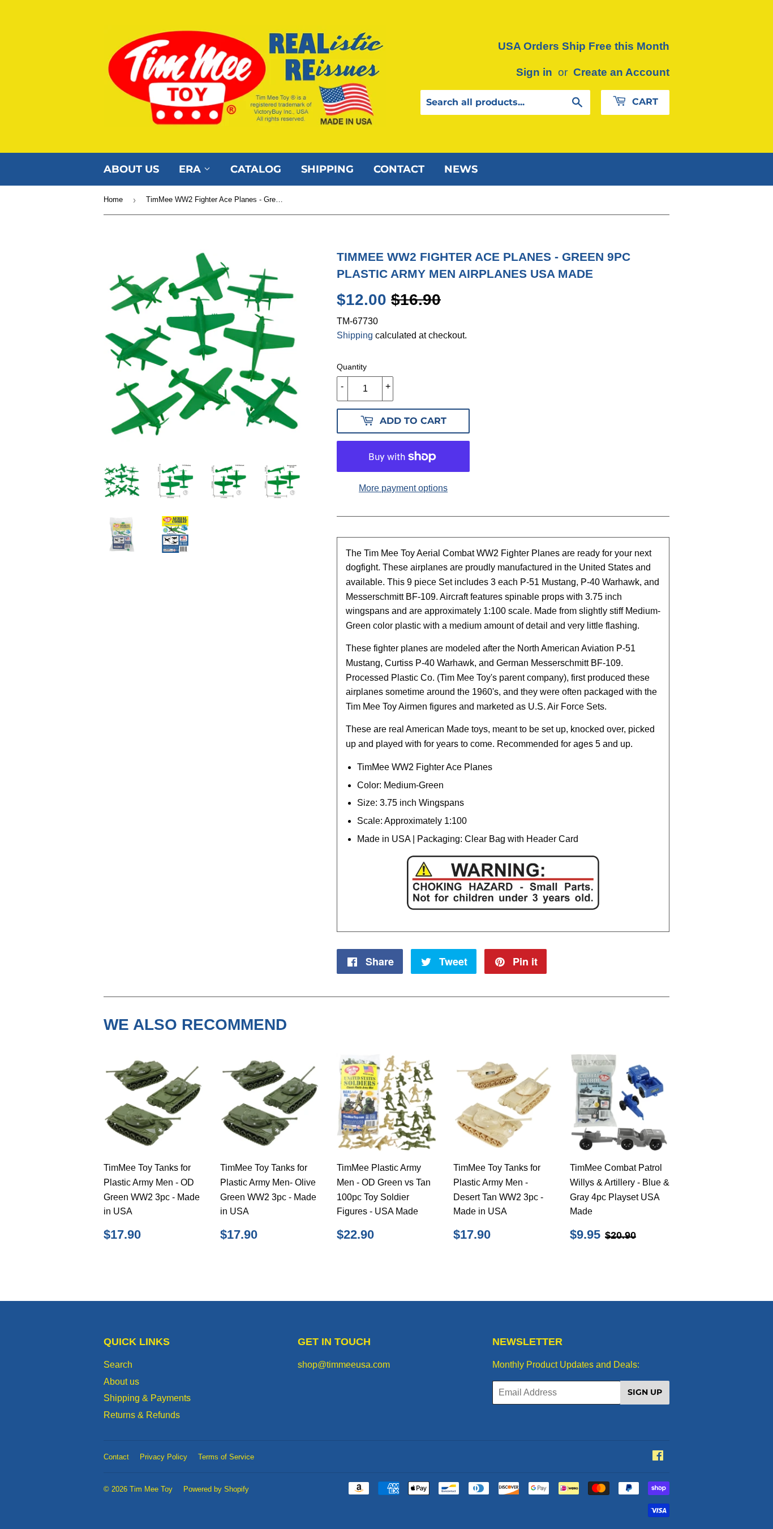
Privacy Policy (163, 1457)
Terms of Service (226, 1457)
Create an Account (621, 72)
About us (131, 169)
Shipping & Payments (147, 1398)
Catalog (255, 169)
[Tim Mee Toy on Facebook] (658, 1457)
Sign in (534, 72)
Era (191, 169)
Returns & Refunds (142, 1415)
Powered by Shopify (216, 1489)
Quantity (352, 366)
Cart (643, 101)
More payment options (403, 488)
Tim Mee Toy (151, 1489)
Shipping (327, 169)
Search (118, 1364)
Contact (398, 169)
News (461, 169)
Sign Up (645, 1392)
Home (113, 199)
